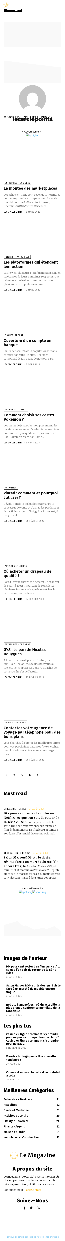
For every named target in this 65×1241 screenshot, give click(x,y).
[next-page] (38, 775)
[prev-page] (7, 775)
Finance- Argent (14, 335)
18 (30, 775)
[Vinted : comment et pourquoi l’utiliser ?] (32, 470)
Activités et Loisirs (16, 410)
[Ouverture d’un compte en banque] (32, 317)
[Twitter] (39, 1208)
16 (14, 775)
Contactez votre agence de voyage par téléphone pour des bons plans (32, 732)
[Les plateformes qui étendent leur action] (32, 239)
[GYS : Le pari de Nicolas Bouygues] (32, 626)
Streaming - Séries (15, 809)
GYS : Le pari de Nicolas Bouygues (25, 651)
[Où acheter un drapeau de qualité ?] (32, 548)
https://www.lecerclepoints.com (32, 119)
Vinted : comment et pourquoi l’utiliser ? (31, 495)
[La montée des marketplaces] (32, 165)
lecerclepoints (13, 212)
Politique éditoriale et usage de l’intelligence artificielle (32, 1237)
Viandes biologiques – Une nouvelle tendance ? (31, 1058)
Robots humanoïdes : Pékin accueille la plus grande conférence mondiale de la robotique (33, 1008)
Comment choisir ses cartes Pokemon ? (29, 417)
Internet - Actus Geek (17, 257)
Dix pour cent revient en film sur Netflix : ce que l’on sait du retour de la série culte (31, 817)
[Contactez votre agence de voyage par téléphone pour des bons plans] (32, 704)
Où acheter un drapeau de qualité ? (27, 573)
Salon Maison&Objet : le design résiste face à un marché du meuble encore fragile (31, 862)
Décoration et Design (17, 853)
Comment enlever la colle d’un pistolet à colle (33, 1074)
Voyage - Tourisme (15, 722)
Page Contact (33, 1189)
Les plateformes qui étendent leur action (31, 264)
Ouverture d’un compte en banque (27, 342)
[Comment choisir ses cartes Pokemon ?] (32, 391)
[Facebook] (24, 1208)
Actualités (11, 488)
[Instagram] (32, 1208)
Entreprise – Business (17, 183)
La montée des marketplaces (30, 188)
